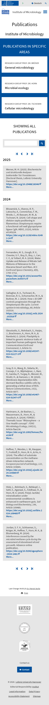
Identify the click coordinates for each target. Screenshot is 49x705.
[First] (17, 153)
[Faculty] (22, 3)
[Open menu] (45, 12)
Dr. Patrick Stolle (33, 588)
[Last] (32, 153)
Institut (35, 686)
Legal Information (17, 691)
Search (42, 143)
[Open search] (46, 3)
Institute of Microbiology (27, 12)
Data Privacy (34, 691)
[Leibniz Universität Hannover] (10, 3)
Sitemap (37, 696)
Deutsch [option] (38, 3)
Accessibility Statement (19, 696)
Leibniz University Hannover (28, 682)
